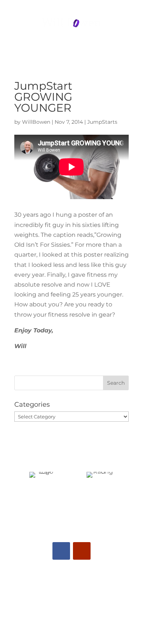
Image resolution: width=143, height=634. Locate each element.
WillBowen (36, 122)
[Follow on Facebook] (61, 551)
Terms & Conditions (72, 622)
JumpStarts (102, 122)
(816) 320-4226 (71, 7)
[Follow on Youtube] (82, 551)
